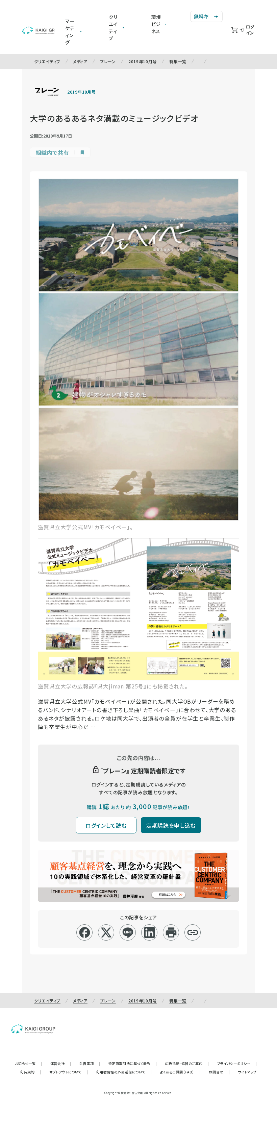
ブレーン (108, 61)
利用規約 (30, 1071)
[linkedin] (149, 932)
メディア (80, 61)
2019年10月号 (142, 61)
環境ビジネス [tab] (156, 24)
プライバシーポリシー (237, 1063)
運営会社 (60, 1063)
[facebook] (84, 932)
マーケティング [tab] (70, 32)
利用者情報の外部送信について (124, 1071)
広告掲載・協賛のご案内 (187, 1063)
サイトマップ (247, 1071)
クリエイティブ (47, 61)
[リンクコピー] (192, 932)
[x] (106, 932)
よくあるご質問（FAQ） (180, 1071)
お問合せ (219, 1071)
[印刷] (171, 932)
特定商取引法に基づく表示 (132, 1063)
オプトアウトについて (68, 1071)
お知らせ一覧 (28, 1063)
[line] (127, 932)
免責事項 (89, 1063)
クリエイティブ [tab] (113, 28)
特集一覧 (177, 61)
